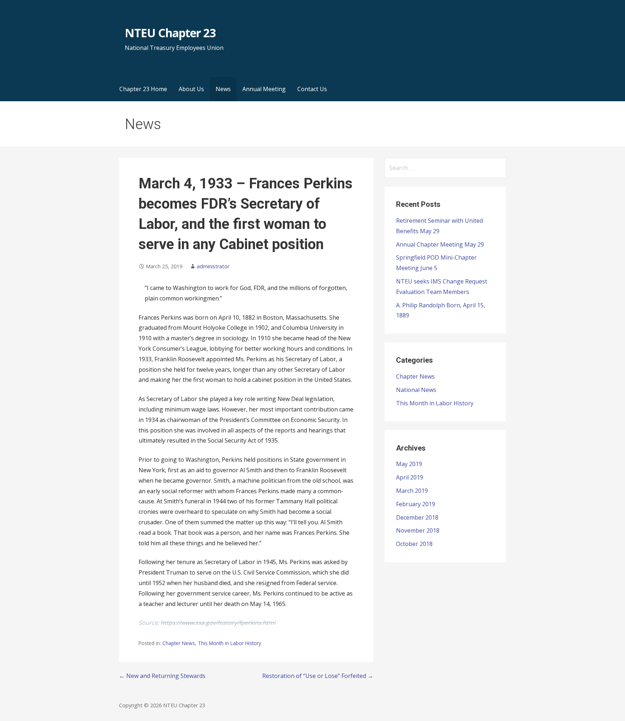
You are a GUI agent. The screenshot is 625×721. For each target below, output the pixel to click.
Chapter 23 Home (143, 89)
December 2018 (417, 517)
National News (416, 390)
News (223, 89)
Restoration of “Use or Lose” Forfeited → (317, 676)
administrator (213, 266)
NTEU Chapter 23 (170, 32)
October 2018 (414, 544)
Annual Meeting (264, 89)
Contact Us (312, 89)
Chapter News (178, 643)
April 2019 (409, 477)
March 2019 (412, 491)
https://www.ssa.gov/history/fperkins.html (218, 623)
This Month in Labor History (229, 643)
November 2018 (417, 530)
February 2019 (415, 504)
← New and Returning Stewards (162, 676)
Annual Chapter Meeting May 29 (440, 244)
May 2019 (409, 464)
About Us (191, 89)
